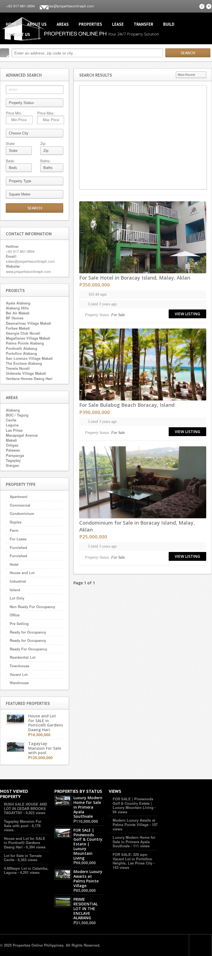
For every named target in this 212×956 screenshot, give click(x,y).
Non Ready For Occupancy (32, 606)
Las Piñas (14, 430)
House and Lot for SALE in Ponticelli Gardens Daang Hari (24, 843)
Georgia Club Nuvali (23, 333)
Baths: (45, 160)
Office (15, 615)
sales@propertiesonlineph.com (69, 6)
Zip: (43, 143)
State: (10, 143)
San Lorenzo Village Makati (29, 358)
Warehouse (19, 682)
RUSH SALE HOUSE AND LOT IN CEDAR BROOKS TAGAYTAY (25, 808)
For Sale (118, 315)
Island (15, 589)
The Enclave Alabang (24, 363)
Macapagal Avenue (22, 435)
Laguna (12, 425)
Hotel (14, 564)
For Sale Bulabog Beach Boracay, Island (126, 405)
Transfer (143, 24)
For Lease (18, 538)
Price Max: (46, 113)
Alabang (13, 410)
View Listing (187, 313)
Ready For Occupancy (28, 649)
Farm (14, 530)
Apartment (18, 496)
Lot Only (17, 598)
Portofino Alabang (21, 353)
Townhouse (19, 665)
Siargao (12, 465)
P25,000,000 (93, 536)
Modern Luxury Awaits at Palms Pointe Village (134, 822)
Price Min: (14, 113)
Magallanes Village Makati (28, 338)
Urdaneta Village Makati (26, 373)
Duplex (16, 522)
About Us (37, 24)
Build (168, 24)
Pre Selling (19, 623)
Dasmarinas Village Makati (28, 323)
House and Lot (22, 572)
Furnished (18, 547)
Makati (11, 440)
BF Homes (14, 318)
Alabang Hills (17, 308)
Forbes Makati (18, 328)
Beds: (10, 160)
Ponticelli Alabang (21, 348)
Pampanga (15, 455)
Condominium (22, 513)
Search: (4, 52)
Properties (90, 24)
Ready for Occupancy (28, 632)
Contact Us (18, 34)
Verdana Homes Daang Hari (29, 378)
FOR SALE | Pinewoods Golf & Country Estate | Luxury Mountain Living (133, 803)
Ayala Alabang (18, 303)
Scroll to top (200, 945)
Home (11, 24)
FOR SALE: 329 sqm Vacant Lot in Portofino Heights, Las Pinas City (132, 859)
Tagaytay (13, 460)
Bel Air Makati (18, 313)
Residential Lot (22, 657)
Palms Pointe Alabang (25, 343)
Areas (63, 24)
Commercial (20, 505)
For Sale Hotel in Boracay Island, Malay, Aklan (134, 277)
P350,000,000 (94, 285)
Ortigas (12, 445)
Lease (118, 24)
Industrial (18, 581)
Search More (206, 64)
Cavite (11, 420)
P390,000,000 (94, 412)
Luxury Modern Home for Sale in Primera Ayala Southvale (134, 841)
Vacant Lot (19, 674)
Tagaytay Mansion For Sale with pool (22, 823)
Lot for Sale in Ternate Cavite (23, 858)
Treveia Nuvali (18, 368)
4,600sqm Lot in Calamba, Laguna (26, 870)
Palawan (13, 450)
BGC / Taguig (17, 415)
